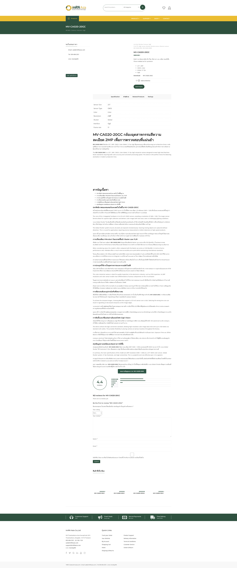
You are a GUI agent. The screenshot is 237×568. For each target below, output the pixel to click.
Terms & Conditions (130, 541)
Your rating (96, 409)
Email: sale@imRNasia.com (76, 50)
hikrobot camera (155, 46)
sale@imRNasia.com (72, 543)
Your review (97, 416)
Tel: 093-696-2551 (73, 54)
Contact (166, 18)
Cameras (73, 30)
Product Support (129, 535)
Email (95, 446)
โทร (150, 59)
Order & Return (128, 547)
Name (95, 439)
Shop (156, 18)
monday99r (72, 548)
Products (74, 18)
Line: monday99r (73, 59)
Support (146, 18)
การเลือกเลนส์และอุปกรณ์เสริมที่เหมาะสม (108, 200)
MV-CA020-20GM (147, 48)
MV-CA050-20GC (119, 493)
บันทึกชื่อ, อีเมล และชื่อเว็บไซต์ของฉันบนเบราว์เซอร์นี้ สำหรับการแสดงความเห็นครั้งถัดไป (118, 457)
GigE (84, 30)
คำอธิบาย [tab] (126, 97)
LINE (144, 59)
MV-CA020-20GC (138, 48)
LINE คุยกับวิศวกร (72, 75)
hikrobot (148, 46)
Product (134, 18)
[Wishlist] (163, 8)
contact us (141, 61)
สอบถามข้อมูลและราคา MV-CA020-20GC (132, 371)
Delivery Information (130, 538)
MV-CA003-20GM (138, 493)
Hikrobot (79, 30)
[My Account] (169, 8)
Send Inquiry (138, 86)
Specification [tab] (115, 97)
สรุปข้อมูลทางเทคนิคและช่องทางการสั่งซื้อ (109, 204)
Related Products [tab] (138, 97)
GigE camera (142, 46)
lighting (106, 306)
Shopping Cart (106, 544)
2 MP (109, 116)
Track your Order (107, 535)
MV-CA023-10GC (99, 493)
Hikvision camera (164, 46)
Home (103, 547)
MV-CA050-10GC (158, 493)
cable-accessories (111, 312)
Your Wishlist (106, 538)
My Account (105, 541)
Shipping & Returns (108, 550)
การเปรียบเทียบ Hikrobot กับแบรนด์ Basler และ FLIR (112, 195)
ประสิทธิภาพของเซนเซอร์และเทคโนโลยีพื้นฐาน (110, 193)
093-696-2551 (70, 540)
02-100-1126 (79, 540)
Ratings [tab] (150, 97)
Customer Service (129, 544)
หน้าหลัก (68, 30)
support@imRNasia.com (73, 545)
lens (115, 295)
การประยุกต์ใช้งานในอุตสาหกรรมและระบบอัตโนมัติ (111, 198)
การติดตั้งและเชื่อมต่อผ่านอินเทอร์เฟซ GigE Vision (111, 202)
